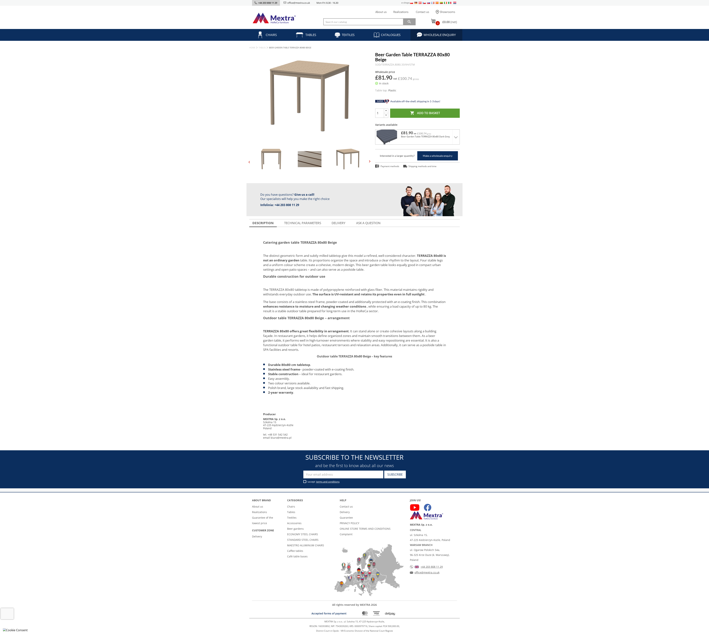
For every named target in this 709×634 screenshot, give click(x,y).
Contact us (422, 12)
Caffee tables (295, 551)
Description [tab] (263, 223)
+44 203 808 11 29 (287, 205)
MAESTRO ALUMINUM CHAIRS (305, 545)
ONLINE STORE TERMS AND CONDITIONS (365, 528)
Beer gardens (295, 528)
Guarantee (346, 517)
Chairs (271, 35)
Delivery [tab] (338, 223)
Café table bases (297, 556)
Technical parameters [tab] (302, 223)
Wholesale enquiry (440, 35)
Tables (310, 35)
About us (381, 12)
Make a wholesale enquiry (437, 155)
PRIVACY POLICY (349, 523)
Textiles (348, 35)
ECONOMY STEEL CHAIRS (302, 534)
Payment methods (390, 166)
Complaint (346, 534)
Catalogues (390, 35)
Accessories (294, 523)
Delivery (257, 536)
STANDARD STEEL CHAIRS (302, 540)
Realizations (400, 12)
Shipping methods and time (422, 166)
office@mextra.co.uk (298, 2)
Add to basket (425, 113)
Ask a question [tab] (368, 223)
